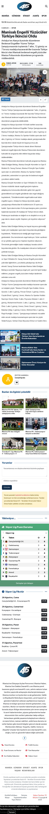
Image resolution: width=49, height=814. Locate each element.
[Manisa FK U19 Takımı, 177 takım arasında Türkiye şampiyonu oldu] (13, 402)
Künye (7, 797)
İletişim (24, 795)
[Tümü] (46, 518)
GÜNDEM (16, 16)
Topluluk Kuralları (20, 797)
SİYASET (26, 16)
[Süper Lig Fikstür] (46, 592)
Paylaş (7, 99)
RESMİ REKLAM (28, 771)
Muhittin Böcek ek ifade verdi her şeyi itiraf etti (24, 22)
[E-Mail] (17, 383)
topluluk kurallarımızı (22, 495)
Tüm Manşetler (33, 750)
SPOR (44, 16)
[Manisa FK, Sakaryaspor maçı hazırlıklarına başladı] (36, 444)
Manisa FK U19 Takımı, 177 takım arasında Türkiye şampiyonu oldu (12, 411)
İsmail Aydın (20, 378)
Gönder (7, 487)
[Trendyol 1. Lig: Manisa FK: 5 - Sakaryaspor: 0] (13, 444)
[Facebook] (24, 738)
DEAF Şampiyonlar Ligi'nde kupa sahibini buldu (34, 411)
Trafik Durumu (33, 745)
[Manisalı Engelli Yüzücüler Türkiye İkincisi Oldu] (24, 82)
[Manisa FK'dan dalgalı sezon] (13, 424)
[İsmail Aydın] (7, 379)
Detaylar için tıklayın (24, 583)
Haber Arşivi (32, 756)
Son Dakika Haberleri (11, 756)
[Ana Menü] (2, 6)
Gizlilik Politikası (11, 795)
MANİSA (5, 16)
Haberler (5, 28)
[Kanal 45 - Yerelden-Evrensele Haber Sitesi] (24, 6)
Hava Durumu (9, 745)
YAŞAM (17, 771)
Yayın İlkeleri (16, 800)
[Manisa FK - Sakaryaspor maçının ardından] (36, 424)
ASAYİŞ (36, 16)
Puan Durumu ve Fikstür (12, 750)
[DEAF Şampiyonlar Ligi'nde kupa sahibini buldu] (36, 402)
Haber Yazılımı (38, 795)
